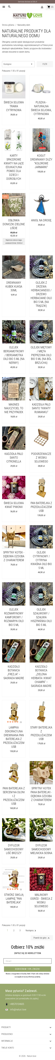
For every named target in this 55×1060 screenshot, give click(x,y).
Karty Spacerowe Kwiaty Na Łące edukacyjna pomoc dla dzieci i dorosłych (14, 167)
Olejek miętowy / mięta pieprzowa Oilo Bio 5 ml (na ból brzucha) (41, 355)
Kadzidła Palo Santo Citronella (14, 457)
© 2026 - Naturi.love (27, 1056)
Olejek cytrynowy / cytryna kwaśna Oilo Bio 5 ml (41, 560)
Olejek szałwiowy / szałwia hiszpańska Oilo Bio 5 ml (41, 617)
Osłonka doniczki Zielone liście (14, 224)
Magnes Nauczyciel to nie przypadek (13, 408)
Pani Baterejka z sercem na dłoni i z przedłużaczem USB (14, 796)
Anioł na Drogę (41, 220)
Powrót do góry (42, 938)
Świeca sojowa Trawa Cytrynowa (14, 106)
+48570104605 (17, 1004)
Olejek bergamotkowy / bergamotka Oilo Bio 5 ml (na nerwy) (13, 355)
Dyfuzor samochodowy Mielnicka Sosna (41, 849)
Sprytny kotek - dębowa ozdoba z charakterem (13, 556)
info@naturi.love (18, 1009)
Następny (31, 930)
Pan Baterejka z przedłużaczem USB (41, 506)
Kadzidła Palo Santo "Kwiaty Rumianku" (41, 408)
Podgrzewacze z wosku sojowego (41, 457)
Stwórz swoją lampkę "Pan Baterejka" (13, 898)
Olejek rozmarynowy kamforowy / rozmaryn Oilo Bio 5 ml (14, 617)
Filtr (45, 64)
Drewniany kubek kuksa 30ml (13, 286)
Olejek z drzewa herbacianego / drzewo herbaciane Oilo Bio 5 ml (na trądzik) (41, 294)
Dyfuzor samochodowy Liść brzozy (13, 849)
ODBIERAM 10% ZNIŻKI (27, 969)
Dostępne (18, 64)
